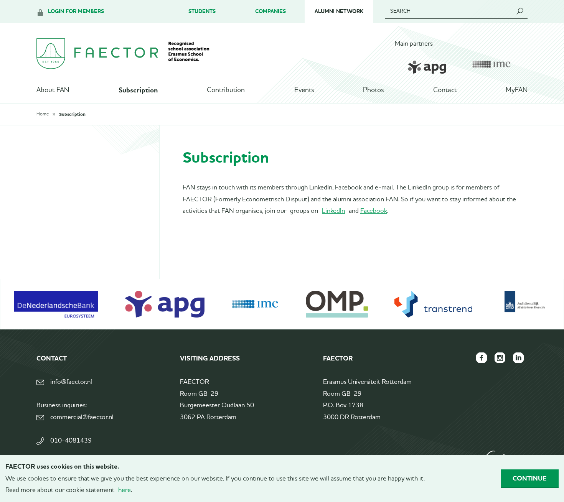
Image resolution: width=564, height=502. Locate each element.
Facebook (373, 211)
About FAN (52, 90)
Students (202, 11)
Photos (373, 90)
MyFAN (517, 90)
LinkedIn (333, 211)
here (124, 490)
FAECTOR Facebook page (481, 357)
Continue (530, 478)
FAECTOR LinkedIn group (518, 357)
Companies (270, 11)
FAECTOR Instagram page (500, 357)
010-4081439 (71, 441)
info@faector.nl (71, 382)
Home (42, 114)
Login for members (76, 11)
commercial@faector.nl (82, 417)
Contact (445, 90)
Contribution (226, 90)
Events (304, 90)
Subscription (138, 90)
